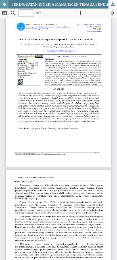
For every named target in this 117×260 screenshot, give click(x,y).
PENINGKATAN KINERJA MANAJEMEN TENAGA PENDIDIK (62, 4)
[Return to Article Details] (4, 4)
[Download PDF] (112, 4)
